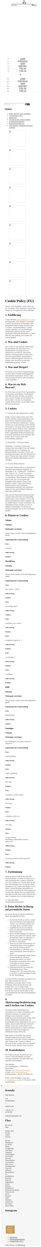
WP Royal (21, 1245)
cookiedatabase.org (11, 1080)
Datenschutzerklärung (16, 124)
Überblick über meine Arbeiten (19, 120)
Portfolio (23, 61)
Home (22, 59)
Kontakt (22, 66)
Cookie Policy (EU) (16, 116)
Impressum (13, 118)
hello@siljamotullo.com (19, 1072)
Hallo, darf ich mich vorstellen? (20, 114)
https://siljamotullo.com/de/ (26, 320)
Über (22, 63)
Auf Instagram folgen (10, 1230)
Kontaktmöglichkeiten (16, 122)
